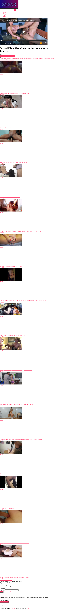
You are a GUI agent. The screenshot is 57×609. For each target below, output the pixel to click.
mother (45, 58)
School (1, 58)
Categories (5, 13)
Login (2, 591)
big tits (23, 58)
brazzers (30, 58)
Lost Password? (7, 591)
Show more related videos (6, 580)
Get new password (5, 601)
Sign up (13, 608)
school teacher (6, 60)
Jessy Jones (14, 58)
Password (2, 590)
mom (42, 58)
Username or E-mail (4, 600)
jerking (37, 58)
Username (2, 588)
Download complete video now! (7, 56)
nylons (48, 58)
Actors (4, 16)
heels (33, 58)
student (12, 60)
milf (40, 58)
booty (26, 58)
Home (4, 12)
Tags (4, 15)
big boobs (19, 58)
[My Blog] (9, 8)
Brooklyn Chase (7, 58)
